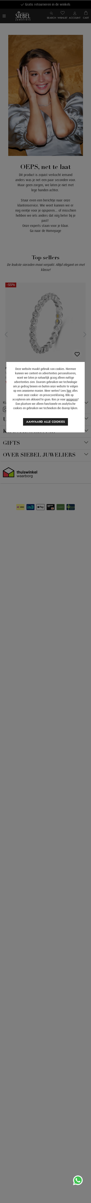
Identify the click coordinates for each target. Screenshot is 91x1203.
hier (69, 390)
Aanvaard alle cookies (45, 422)
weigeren (71, 399)
